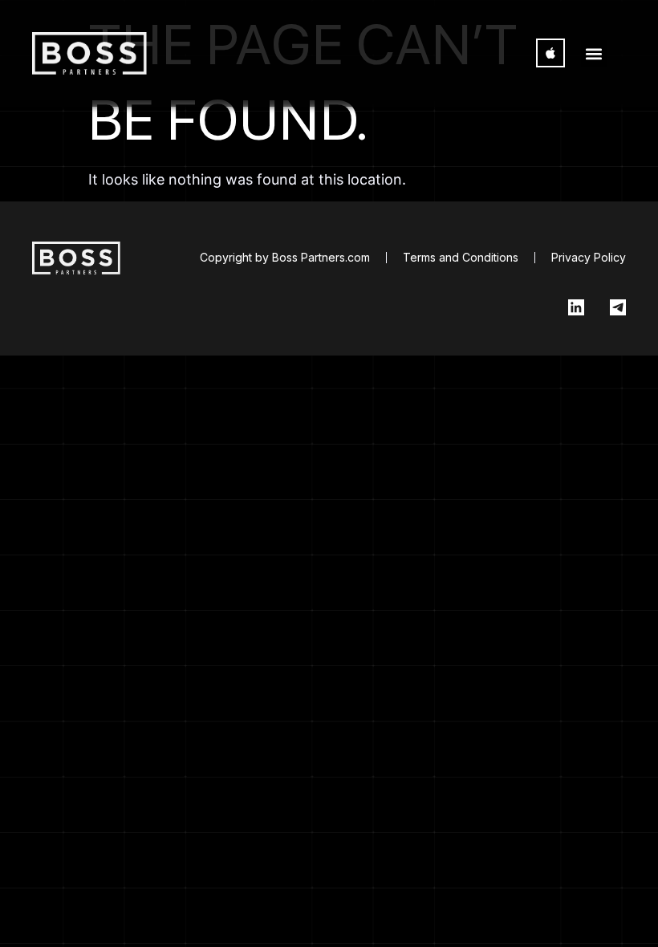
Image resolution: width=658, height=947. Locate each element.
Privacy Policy (588, 257)
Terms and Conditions (460, 257)
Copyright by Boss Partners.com (285, 257)
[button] (594, 53)
